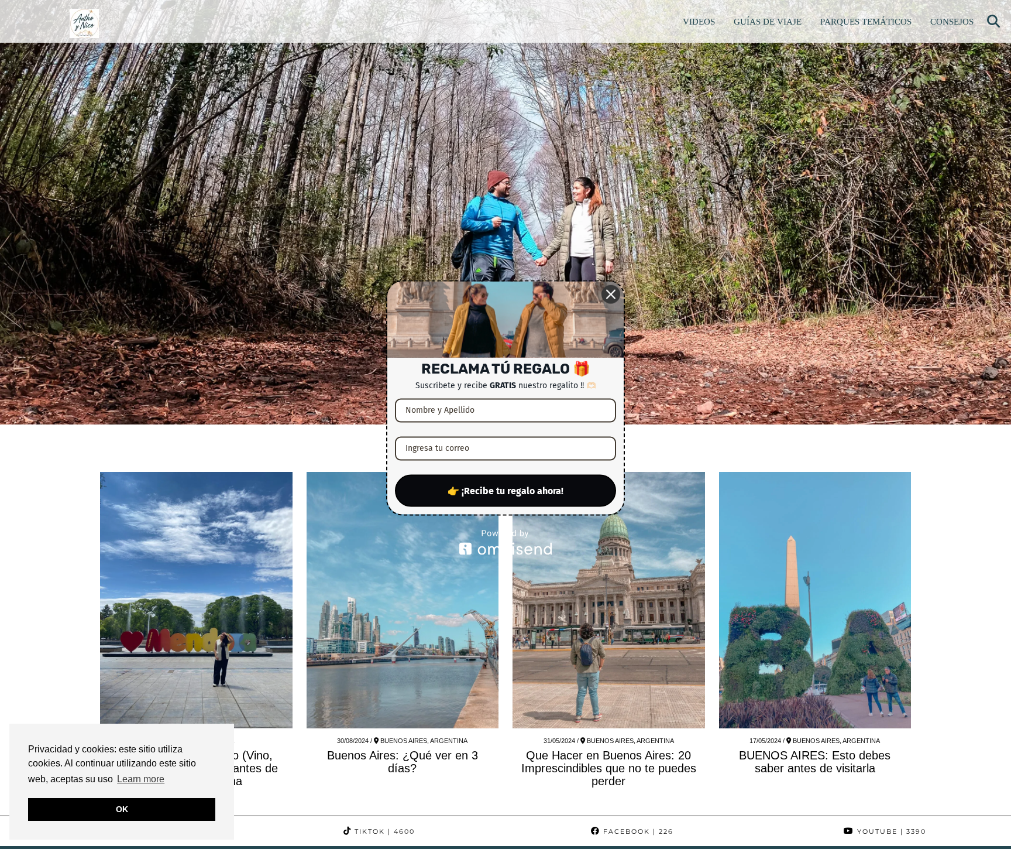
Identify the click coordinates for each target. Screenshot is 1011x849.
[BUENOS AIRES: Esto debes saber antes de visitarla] (815, 600)
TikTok (383, 831)
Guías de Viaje (768, 21)
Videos (699, 21)
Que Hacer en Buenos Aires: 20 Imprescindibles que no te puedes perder (608, 768)
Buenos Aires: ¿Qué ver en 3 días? (402, 762)
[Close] (611, 294)
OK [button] (122, 809)
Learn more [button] (140, 779)
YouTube (890, 831)
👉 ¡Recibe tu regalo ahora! (505, 490)
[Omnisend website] (505, 542)
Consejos (952, 21)
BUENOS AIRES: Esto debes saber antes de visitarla (814, 762)
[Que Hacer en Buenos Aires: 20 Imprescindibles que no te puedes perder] (609, 600)
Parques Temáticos (866, 21)
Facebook (636, 831)
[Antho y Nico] (84, 23)
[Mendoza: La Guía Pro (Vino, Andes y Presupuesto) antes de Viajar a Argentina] (196, 600)
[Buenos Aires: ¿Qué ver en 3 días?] (403, 600)
